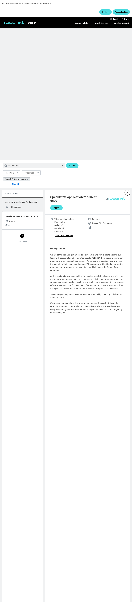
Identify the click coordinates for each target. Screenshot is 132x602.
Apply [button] (56, 208)
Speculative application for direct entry (22, 202)
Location (10, 173)
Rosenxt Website (81, 23)
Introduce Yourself (121, 23)
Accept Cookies (121, 12)
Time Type (30, 173)
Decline (105, 12)
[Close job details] (127, 192)
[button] (106, 199)
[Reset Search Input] (62, 166)
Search (72, 166)
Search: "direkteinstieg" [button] (15, 179)
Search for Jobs (101, 23)
